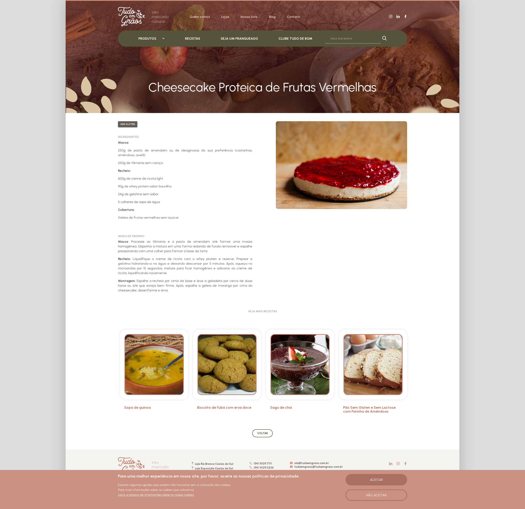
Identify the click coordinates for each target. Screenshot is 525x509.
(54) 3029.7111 (262, 463)
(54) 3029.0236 (263, 467)
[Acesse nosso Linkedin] (398, 17)
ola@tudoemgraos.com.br (311, 463)
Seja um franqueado (239, 38)
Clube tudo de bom (295, 38)
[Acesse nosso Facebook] (405, 17)
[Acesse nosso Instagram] (390, 17)
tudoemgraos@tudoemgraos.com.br (318, 466)
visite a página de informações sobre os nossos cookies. (156, 495)
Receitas (192, 38)
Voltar (262, 433)
